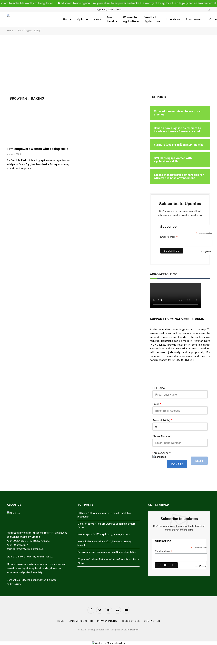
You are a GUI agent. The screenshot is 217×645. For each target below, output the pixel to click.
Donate (177, 464)
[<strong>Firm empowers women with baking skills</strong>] (39, 126)
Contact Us (152, 621)
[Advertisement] (108, 64)
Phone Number (161, 436)
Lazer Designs (131, 629)
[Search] (208, 9)
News (97, 19)
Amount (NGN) (162, 420)
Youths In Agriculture (152, 19)
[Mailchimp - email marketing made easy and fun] (205, 251)
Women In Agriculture (131, 19)
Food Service (112, 19)
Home (67, 19)
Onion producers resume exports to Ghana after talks (106, 552)
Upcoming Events (81, 621)
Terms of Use (131, 621)
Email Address (168, 236)
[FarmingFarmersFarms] (32, 19)
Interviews (173, 19)
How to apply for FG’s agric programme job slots (103, 534)
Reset (199, 460)
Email (156, 404)
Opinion (82, 19)
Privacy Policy (107, 621)
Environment (194, 19)
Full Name (159, 388)
